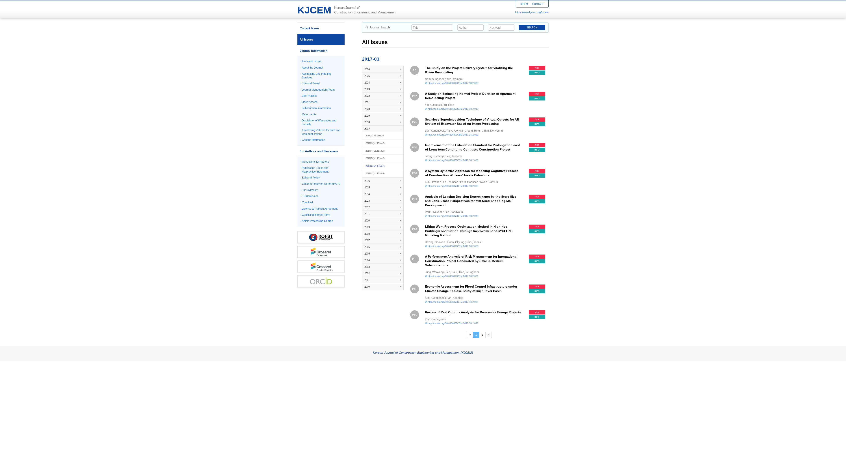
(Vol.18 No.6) (374, 135)
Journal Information (313, 50)
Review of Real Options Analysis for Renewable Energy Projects (473, 312)
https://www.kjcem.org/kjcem (532, 12)
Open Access (309, 102)
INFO (537, 72)
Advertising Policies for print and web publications (321, 132)
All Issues (307, 39)
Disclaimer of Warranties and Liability (319, 122)
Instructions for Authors (315, 161)
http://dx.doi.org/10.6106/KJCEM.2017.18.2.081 (453, 302)
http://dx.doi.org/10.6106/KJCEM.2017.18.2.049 (453, 216)
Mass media (309, 114)
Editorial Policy (311, 177)
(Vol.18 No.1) (375, 173)
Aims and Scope (311, 61)
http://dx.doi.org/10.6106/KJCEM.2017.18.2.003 (453, 83)
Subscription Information (316, 108)
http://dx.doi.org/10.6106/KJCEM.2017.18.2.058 (453, 246)
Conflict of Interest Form (316, 214)
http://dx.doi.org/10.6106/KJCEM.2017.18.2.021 (453, 134)
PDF (537, 68)
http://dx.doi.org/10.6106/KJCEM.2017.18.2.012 (453, 109)
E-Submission (310, 196)
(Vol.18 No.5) (375, 143)
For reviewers (310, 190)
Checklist (307, 202)
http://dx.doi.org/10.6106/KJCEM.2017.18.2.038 (453, 186)
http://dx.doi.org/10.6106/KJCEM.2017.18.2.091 (453, 323)
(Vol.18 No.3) (375, 158)
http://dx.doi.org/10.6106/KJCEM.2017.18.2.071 (453, 276)
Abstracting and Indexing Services (317, 75)
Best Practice (309, 95)
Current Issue (309, 28)
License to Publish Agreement (320, 208)
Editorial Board (311, 83)
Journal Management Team (318, 89)
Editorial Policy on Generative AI (321, 183)
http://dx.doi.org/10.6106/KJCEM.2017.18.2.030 (453, 160)
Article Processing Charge (317, 221)
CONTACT (538, 4)
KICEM (524, 4)
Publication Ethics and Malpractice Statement (315, 169)
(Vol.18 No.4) (375, 150)
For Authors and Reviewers (319, 151)
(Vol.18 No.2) (375, 166)
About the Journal (312, 67)
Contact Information (313, 139)
